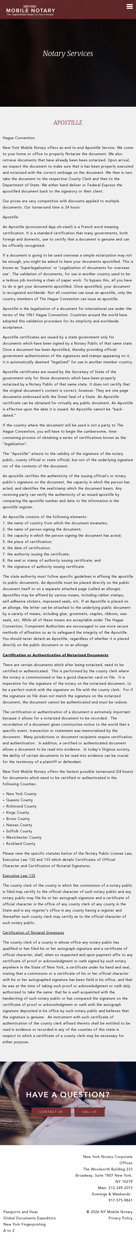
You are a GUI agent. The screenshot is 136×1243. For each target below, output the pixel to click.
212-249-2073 (121, 1188)
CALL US (89, 1112)
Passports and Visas (20, 1212)
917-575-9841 (121, 1200)
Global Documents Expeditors (29, 1218)
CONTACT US (51, 1112)
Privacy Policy (121, 1218)
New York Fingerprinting (24, 1224)
